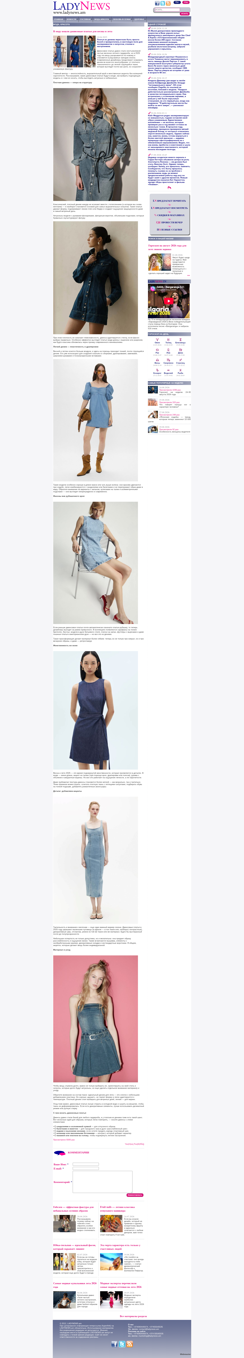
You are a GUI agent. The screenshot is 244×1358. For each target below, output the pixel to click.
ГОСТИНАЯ (85, 19)
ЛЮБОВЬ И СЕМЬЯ (121, 19)
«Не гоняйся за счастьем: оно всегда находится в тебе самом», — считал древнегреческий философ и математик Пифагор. (134, 1264)
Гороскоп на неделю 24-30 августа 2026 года (175, 393)
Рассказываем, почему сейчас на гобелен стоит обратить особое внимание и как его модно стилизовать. (86, 1224)
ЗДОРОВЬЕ (139, 19)
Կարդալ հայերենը (134, 1144)
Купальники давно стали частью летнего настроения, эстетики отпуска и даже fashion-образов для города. (87, 1301)
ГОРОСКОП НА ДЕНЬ (158, 334)
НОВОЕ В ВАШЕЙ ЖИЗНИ (160, 239)
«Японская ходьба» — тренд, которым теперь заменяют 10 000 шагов (169, 419)
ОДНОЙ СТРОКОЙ (157, 24)
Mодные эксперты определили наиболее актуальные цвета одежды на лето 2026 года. (134, 1301)
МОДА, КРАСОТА (101, 19)
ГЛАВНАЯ (58, 19)
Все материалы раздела (133, 1316)
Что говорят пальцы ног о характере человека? (175, 405)
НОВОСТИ (71, 19)
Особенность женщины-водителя (174, 432)
